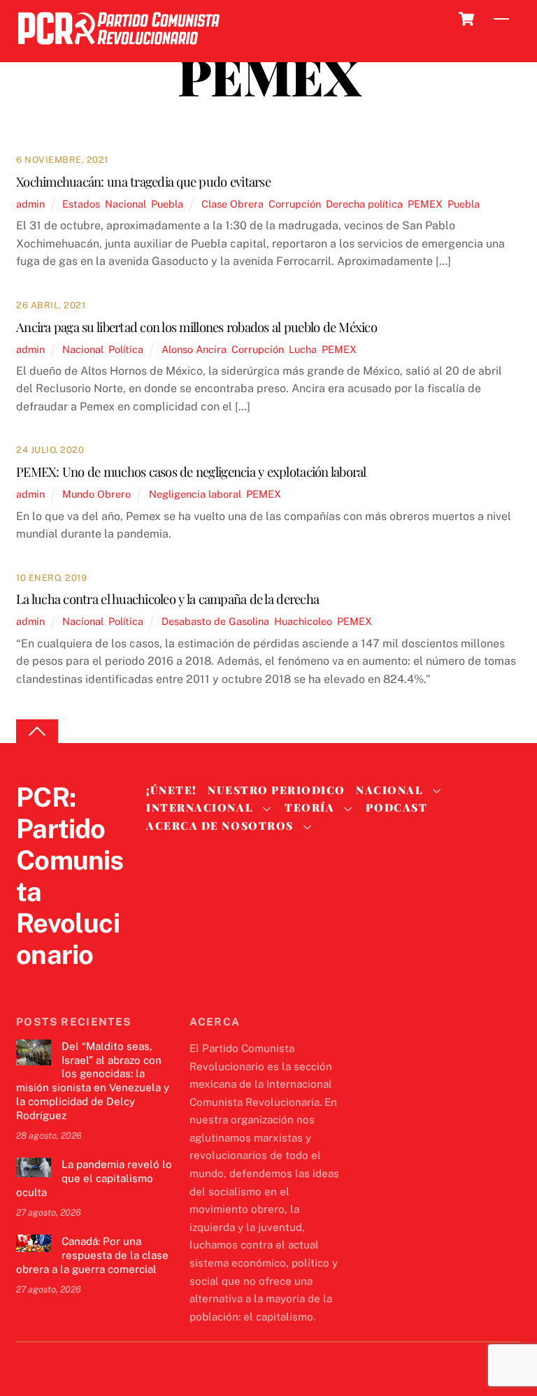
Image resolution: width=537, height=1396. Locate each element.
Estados (81, 204)
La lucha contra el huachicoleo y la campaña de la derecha (167, 598)
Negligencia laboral (195, 494)
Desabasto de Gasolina (215, 621)
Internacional (199, 807)
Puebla (167, 204)
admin (30, 204)
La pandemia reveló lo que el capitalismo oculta (94, 1178)
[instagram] (97, 983)
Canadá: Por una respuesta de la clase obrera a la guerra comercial (92, 1255)
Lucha (303, 349)
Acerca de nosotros (219, 826)
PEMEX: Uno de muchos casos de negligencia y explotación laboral (191, 471)
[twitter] (30, 983)
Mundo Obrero (96, 494)
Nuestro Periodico (276, 790)
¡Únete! (171, 790)
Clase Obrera (232, 204)
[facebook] (64, 983)
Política (125, 349)
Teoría (309, 807)
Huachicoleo (303, 621)
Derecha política (364, 204)
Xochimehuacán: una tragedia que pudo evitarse (143, 181)
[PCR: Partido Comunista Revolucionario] (119, 48)
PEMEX (425, 204)
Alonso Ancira (194, 349)
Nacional (125, 204)
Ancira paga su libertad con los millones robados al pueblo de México (196, 327)
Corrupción (294, 204)
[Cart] (466, 19)
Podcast (396, 807)
